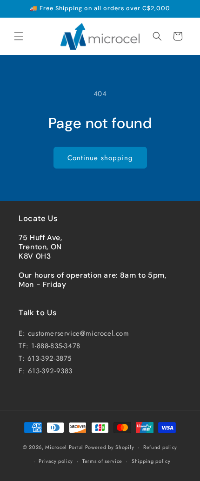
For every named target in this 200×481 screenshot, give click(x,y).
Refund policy (160, 447)
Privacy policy (56, 461)
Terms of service (102, 461)
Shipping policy (151, 461)
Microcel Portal (64, 447)
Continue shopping (100, 158)
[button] (18, 36)
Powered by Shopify (109, 447)
